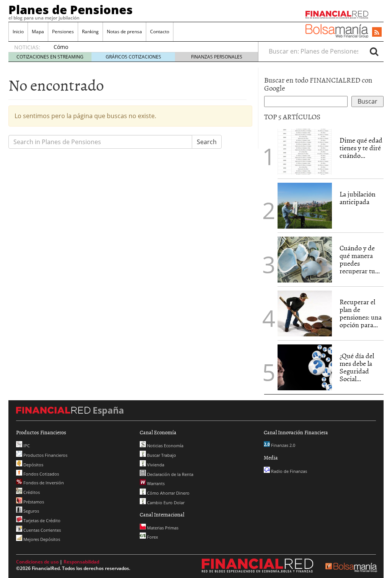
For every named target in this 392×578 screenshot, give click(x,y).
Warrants (155, 483)
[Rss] (376, 32)
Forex (152, 537)
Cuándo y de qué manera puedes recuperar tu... (360, 259)
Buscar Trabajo (161, 455)
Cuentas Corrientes (41, 530)
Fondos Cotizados (40, 474)
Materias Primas (162, 528)
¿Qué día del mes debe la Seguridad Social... (357, 367)
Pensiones (63, 31)
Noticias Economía (164, 445)
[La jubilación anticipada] (305, 206)
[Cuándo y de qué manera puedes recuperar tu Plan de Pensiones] (305, 259)
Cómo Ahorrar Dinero (167, 493)
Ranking (90, 31)
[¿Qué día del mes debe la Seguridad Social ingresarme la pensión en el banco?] (305, 367)
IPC (26, 445)
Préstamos (33, 502)
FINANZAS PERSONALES (216, 57)
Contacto (159, 31)
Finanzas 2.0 (282, 445)
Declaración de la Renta (169, 474)
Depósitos (32, 465)
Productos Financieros (44, 455)
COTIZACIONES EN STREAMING (49, 57)
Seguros (30, 511)
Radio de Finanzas (288, 471)
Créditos (31, 492)
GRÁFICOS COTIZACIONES (133, 57)
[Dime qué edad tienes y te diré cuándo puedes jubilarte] (305, 151)
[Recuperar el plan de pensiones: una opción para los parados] (305, 313)
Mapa (38, 31)
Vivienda (155, 465)
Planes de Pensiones (70, 10)
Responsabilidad (81, 562)
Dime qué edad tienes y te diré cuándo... (361, 148)
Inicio (18, 31)
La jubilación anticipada (358, 198)
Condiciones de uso (37, 562)
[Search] (374, 51)
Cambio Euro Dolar (165, 502)
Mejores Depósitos (41, 539)
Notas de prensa (124, 31)
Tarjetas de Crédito (41, 520)
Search (207, 142)
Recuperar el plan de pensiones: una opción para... (361, 313)
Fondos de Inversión (43, 482)
